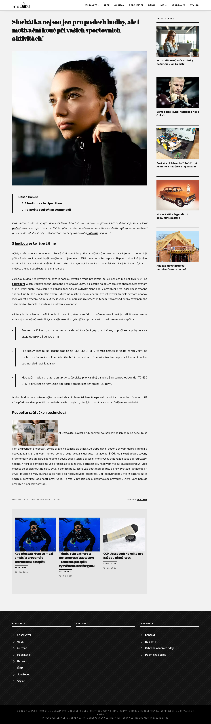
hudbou (21, 243)
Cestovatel (91, 5)
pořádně (92, 233)
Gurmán (119, 5)
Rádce (152, 5)
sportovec (142, 499)
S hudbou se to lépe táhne (43, 203)
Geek (106, 5)
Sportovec (178, 5)
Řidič (163, 5)
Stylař (194, 5)
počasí (16, 228)
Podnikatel (136, 5)
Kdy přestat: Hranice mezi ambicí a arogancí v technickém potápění (34, 558)
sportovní (18, 283)
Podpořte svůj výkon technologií (48, 209)
